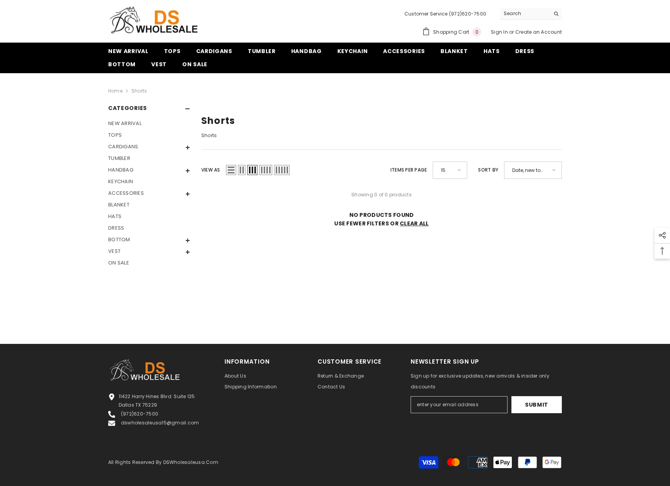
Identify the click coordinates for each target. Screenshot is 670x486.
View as (210, 170)
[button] (149, 147)
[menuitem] (149, 123)
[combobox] (525, 13)
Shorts (139, 91)
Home (115, 91)
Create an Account (538, 32)
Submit (536, 405)
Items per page (408, 170)
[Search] (531, 14)
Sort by (488, 170)
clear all (414, 223)
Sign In (499, 32)
